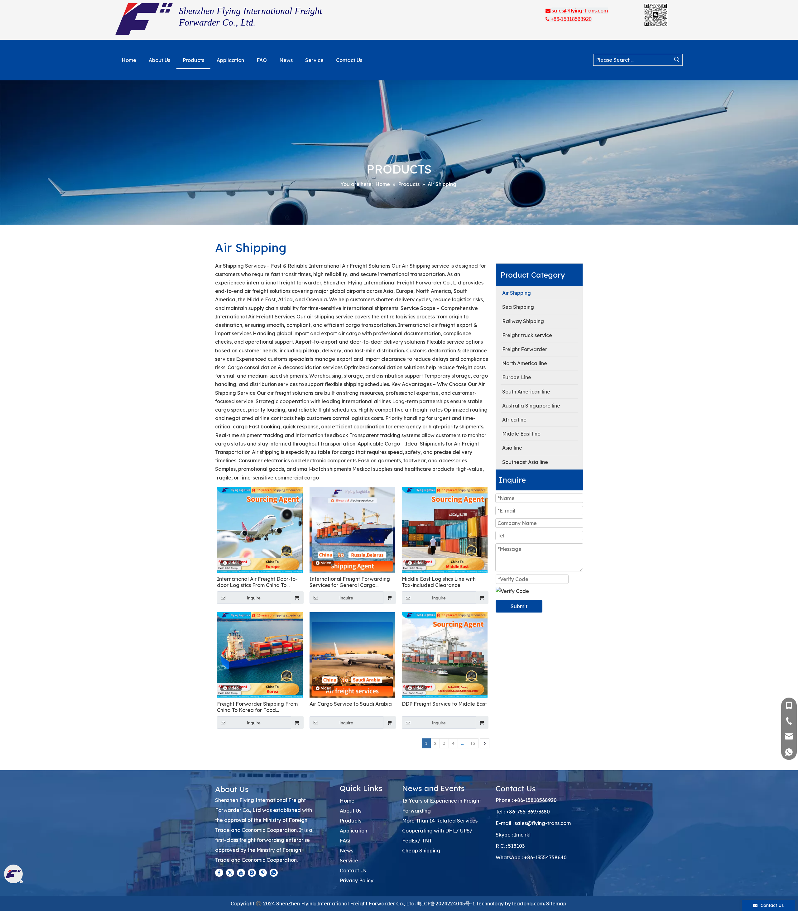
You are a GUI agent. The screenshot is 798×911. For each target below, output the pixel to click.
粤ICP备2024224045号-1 (446, 903)
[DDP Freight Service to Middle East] (445, 654)
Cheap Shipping (421, 850)
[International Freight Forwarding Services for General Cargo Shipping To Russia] (352, 529)
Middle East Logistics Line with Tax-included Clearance (439, 582)
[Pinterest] (263, 872)
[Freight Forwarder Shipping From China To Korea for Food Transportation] (260, 654)
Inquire (254, 597)
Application (353, 831)
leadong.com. (528, 903)
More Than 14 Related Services (440, 821)
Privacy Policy (356, 880)
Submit (519, 606)
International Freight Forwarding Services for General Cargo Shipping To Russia (350, 582)
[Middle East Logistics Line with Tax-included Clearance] (445, 529)
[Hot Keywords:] (676, 59)
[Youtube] (241, 872)
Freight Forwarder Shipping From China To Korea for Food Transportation (257, 707)
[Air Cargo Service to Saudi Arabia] (352, 654)
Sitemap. (556, 903)
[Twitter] (230, 872)
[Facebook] (219, 872)
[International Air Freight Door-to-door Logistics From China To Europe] (260, 529)
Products (350, 821)
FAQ (345, 840)
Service (349, 860)
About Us (350, 811)
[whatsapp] (274, 872)
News (346, 850)
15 (472, 743)
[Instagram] (252, 872)
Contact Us (353, 870)
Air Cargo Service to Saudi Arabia (351, 704)
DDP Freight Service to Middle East (444, 704)
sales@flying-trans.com (543, 823)
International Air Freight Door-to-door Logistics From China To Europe (257, 582)
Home (347, 801)
